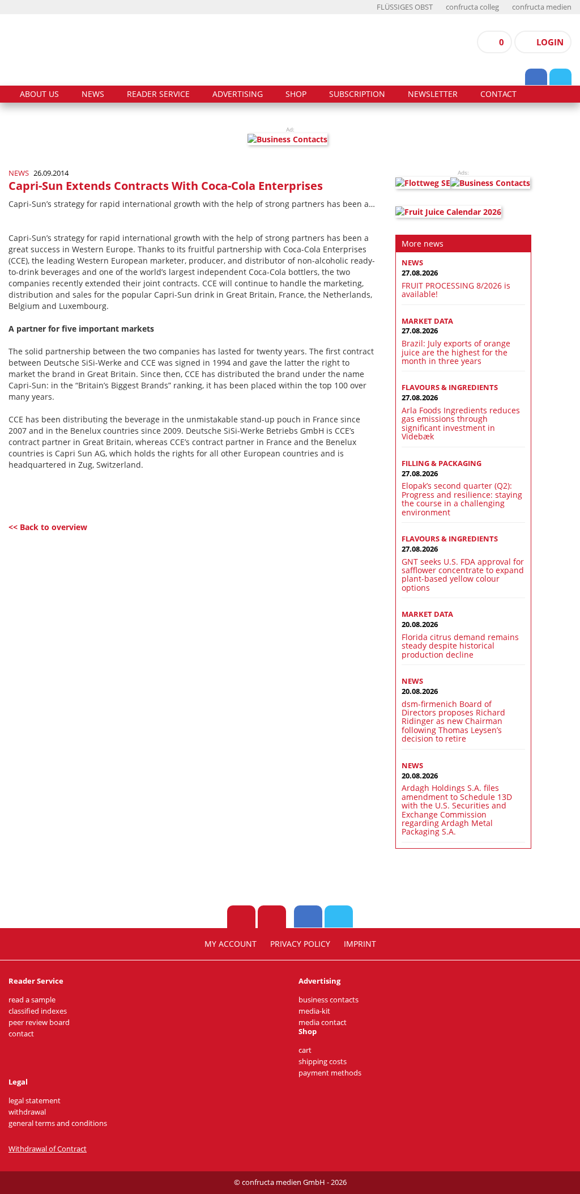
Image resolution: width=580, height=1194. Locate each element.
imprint (360, 944)
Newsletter (433, 94)
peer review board (39, 1022)
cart (305, 1050)
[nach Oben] (241, 916)
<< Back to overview (47, 527)
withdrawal (27, 1112)
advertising (237, 94)
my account (230, 944)
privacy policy (300, 944)
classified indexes (37, 1011)
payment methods (329, 1073)
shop (295, 94)
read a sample (32, 1000)
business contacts (328, 1000)
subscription (357, 94)
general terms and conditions (57, 1123)
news (93, 94)
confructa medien (542, 7)
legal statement (34, 1101)
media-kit (314, 1011)
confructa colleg (472, 7)
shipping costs (322, 1061)
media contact (322, 1022)
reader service (158, 94)
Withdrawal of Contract (47, 1149)
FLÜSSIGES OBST (405, 7)
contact (498, 94)
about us (39, 94)
